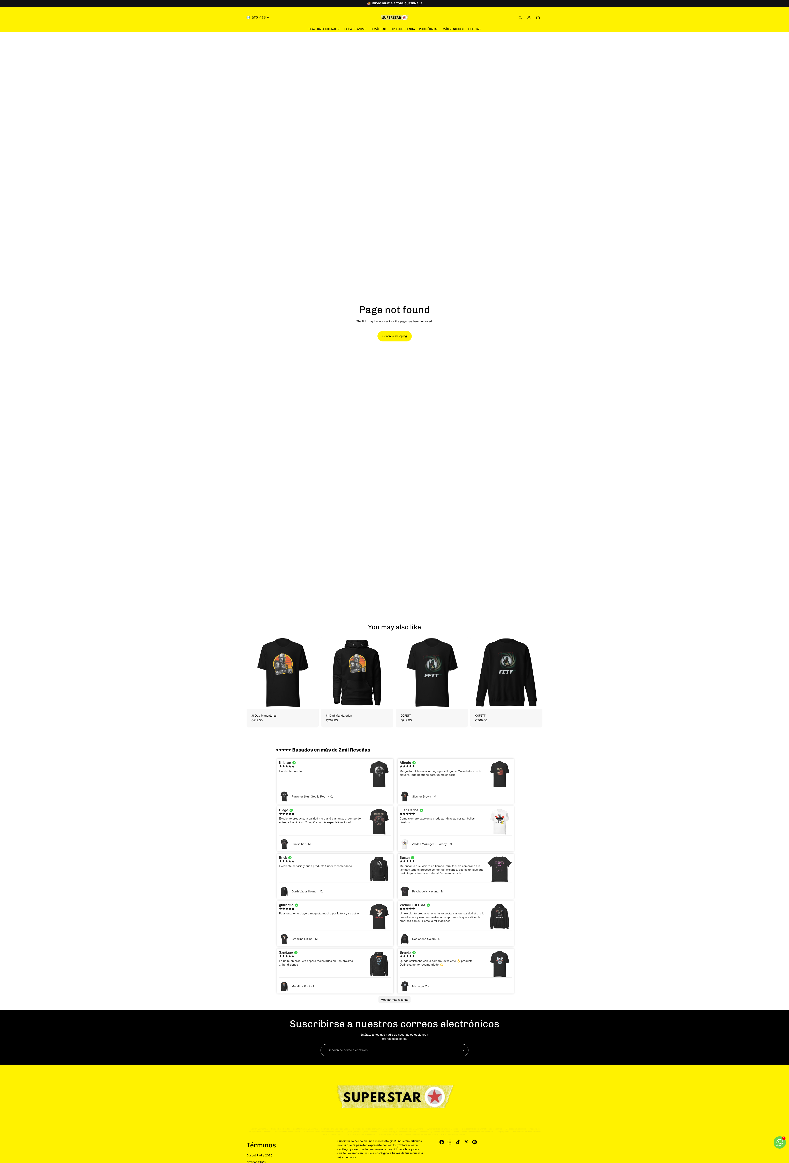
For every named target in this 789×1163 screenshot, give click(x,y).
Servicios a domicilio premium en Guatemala (373, 1128)
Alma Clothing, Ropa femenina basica (399, 1131)
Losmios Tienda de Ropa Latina (335, 1128)
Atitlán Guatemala (259, 1128)
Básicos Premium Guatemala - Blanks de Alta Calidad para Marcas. (435, 1134)
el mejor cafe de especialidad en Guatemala (473, 1131)
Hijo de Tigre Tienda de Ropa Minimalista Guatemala (294, 1128)
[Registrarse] (462, 1050)
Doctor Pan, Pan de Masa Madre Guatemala (323, 1131)
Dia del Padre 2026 (259, 1155)
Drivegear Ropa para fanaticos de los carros (482, 1128)
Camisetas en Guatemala (390, 1134)
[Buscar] (520, 17)
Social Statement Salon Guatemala (362, 1131)
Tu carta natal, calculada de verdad (360, 1134)
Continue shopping (394, 336)
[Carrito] (537, 17)
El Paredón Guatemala (516, 1128)
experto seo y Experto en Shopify (435, 1131)
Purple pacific (503, 1131)
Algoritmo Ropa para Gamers (410, 1128)
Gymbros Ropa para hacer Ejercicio (442, 1128)
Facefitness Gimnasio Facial (287, 1131)
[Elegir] (312, 702)
